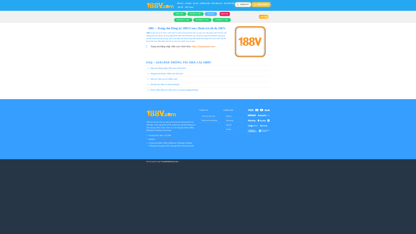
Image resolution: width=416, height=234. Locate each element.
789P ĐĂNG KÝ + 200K (182, 20)
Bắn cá (180, 3)
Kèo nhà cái (216, 3)
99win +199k (179, 14)
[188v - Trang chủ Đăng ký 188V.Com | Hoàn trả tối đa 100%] (160, 5)
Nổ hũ (180, 7)
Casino (188, 3)
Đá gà (195, 3)
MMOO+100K (224, 14)
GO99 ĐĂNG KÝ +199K (202, 20)
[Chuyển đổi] (148, 68)
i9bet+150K (263, 17)
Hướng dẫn (205, 3)
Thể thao (189, 7)
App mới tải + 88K (195, 14)
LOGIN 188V (210, 14)
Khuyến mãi (229, 3)
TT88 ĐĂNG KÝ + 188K (221, 20)
